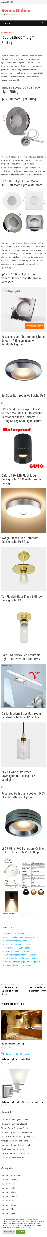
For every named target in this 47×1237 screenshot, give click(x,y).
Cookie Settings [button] (9, 1232)
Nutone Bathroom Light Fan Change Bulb (22, 961)
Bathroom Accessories (11, 1175)
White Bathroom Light (14, 933)
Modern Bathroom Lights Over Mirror (21, 958)
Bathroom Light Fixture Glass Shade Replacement (23, 1102)
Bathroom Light (8, 32)
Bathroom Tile (7, 1209)
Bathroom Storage (9, 1205)
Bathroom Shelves (9, 1196)
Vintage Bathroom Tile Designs (14, 1140)
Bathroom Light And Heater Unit (15, 1059)
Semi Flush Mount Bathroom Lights (20, 951)
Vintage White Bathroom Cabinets (15, 1128)
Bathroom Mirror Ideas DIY (12, 1157)
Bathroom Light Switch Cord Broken (20, 954)
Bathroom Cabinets (9, 1179)
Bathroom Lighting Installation (14, 1119)
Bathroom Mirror (8, 1192)
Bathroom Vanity (8, 1213)
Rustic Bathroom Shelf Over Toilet (16, 1153)
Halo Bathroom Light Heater (17, 947)
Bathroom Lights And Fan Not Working (21, 937)
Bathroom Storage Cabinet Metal (15, 1145)
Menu (7, 23)
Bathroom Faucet (8, 1183)
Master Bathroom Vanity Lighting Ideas (18, 1136)
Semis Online (15, 10)
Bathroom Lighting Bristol (16, 940)
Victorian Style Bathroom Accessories (17, 1132)
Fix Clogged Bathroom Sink (13, 1149)
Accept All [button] (21, 1232)
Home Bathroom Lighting (12, 1043)
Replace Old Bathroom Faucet (14, 1123)
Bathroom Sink (7, 1200)
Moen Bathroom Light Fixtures (18, 965)
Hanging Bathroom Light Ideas (18, 944)
